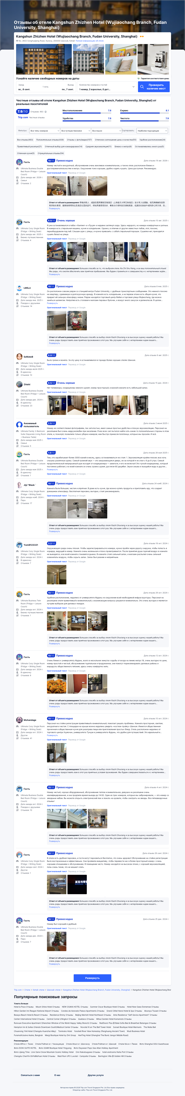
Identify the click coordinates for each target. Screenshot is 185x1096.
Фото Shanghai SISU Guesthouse (154, 1044)
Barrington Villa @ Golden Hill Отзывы (115, 1056)
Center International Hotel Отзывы (29, 1019)
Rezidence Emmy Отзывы (61, 1015)
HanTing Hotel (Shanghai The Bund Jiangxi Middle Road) (103, 1035)
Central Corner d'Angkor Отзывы (61, 1019)
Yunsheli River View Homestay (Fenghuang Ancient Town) (99, 1031)
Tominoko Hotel (65, 1031)
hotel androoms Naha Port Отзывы (118, 1052)
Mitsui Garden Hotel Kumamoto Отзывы (114, 1019)
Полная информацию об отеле (90, 41)
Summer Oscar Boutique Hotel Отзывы (107, 1007)
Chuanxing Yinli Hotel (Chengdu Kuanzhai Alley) (35, 1031)
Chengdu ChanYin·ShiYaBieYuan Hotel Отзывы (34, 1056)
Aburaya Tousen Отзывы (155, 1011)
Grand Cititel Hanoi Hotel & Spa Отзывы (124, 1011)
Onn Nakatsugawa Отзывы (88, 1052)
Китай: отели (38, 990)
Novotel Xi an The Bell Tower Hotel (95, 1027)
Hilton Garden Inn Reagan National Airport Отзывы (36, 1011)
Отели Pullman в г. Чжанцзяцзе (49, 1044)
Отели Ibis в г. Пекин (127, 1044)
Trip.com (18, 990)
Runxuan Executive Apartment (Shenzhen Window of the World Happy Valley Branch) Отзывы (55, 1023)
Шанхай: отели (53, 990)
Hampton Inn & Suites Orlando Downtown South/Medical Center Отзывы (46, 1027)
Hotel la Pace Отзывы (24, 1007)
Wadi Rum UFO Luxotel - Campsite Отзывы (76, 1056)
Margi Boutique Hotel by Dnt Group (60, 1035)
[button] (154, 4)
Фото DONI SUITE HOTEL (25, 1048)
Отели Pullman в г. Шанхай (104, 1044)
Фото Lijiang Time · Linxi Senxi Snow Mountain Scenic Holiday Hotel (44, 1052)
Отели (27, 990)
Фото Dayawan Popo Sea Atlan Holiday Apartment (96, 1048)
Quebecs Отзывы (86, 1019)
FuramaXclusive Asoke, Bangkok (28, 1035)
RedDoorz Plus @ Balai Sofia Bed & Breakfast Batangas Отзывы (127, 1023)
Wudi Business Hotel (136, 1031)
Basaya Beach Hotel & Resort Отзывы (31, 1015)
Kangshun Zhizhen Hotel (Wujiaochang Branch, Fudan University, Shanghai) (96, 990)
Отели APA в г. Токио (23, 1044)
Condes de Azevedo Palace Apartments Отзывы (82, 1011)
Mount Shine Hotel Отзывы (48, 1007)
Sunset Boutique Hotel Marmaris (127, 1027)
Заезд (21, 85)
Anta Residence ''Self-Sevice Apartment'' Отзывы (135, 1015)
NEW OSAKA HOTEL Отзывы (75, 1007)
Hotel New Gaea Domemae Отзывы (143, 1007)
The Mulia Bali (150, 1027)
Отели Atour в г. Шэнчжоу (78, 1044)
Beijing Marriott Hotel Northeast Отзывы (93, 1015)
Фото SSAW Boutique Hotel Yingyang (55, 1048)
